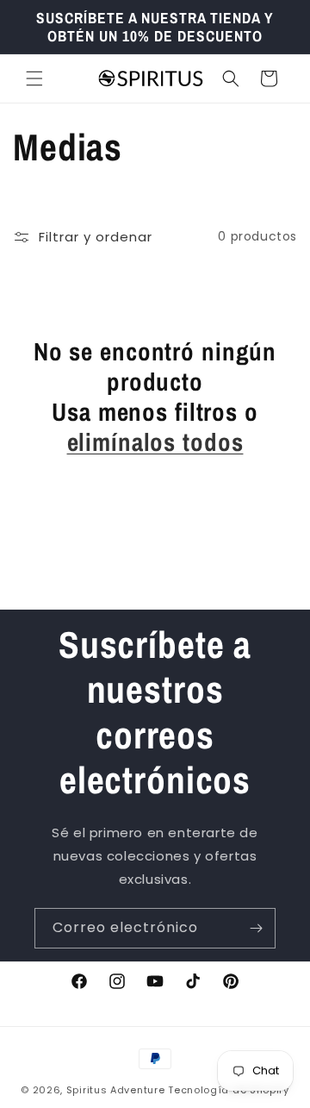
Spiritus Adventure (115, 1090)
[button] (34, 78)
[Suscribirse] (256, 928)
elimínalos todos (155, 442)
